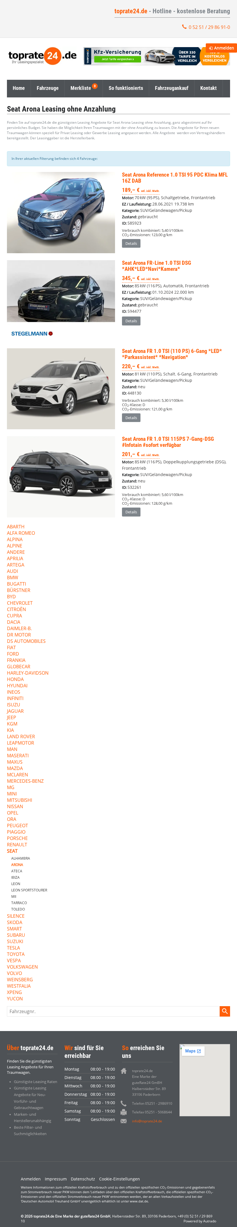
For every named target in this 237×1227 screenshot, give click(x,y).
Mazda (15, 768)
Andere (16, 552)
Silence (16, 916)
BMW (12, 578)
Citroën (16, 609)
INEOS (13, 692)
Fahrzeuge (48, 88)
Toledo (18, 909)
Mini (12, 794)
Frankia (16, 660)
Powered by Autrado (200, 1221)
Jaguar (15, 711)
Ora (11, 819)
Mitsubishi (19, 800)
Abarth (16, 527)
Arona (17, 864)
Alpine (14, 546)
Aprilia (15, 559)
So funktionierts (126, 88)
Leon (15, 883)
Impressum (56, 1179)
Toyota (16, 954)
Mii (13, 896)
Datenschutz (83, 1179)
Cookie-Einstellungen (119, 1179)
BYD (11, 597)
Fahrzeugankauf (171, 88)
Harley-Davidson (28, 673)
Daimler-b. (19, 629)
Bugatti (16, 584)
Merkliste (81, 88)
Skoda (14, 923)
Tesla (13, 948)
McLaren (17, 775)
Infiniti (15, 699)
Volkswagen (22, 967)
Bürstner (18, 590)
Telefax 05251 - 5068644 (152, 1112)
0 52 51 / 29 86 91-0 (209, 27)
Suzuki (15, 942)
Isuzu (13, 705)
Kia (10, 730)
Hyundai (17, 686)
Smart (14, 929)
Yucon (15, 999)
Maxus (15, 762)
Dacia (13, 622)
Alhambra (20, 858)
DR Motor (19, 635)
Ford (13, 654)
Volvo (14, 973)
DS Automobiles (26, 641)
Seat (12, 851)
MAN (12, 749)
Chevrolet (20, 603)
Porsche (17, 838)
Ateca (16, 871)
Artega (15, 565)
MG (10, 788)
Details (131, 243)
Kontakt (208, 88)
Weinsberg (20, 980)
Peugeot (17, 826)
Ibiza (15, 877)
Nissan (15, 807)
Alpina (15, 540)
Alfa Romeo (21, 533)
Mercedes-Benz (25, 781)
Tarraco (19, 902)
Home (19, 88)
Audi (12, 571)
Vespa (14, 961)
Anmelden (31, 1179)
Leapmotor (20, 743)
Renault (17, 845)
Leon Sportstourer (29, 890)
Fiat (11, 648)
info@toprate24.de (147, 1121)
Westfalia (19, 986)
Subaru (16, 935)
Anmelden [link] (224, 48)
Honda (15, 679)
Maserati (18, 756)
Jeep (11, 718)
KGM (12, 724)
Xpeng (14, 992)
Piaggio (16, 832)
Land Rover (21, 737)
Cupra (14, 616)
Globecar (18, 667)
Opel (12, 813)
